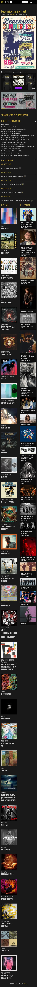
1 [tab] (3, 108)
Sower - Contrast (5, 124)
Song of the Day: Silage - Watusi (8, 127)
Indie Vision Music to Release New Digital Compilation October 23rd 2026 (17, 135)
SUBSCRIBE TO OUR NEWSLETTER (14, 115)
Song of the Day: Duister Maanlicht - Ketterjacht (12, 176)
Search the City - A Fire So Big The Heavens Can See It (13, 138)
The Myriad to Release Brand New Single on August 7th (13, 142)
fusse (25, 983)
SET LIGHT (24, 2)
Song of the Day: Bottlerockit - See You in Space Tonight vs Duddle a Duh (17, 146)
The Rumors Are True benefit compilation (10, 149)
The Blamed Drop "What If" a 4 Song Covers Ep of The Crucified (15, 140)
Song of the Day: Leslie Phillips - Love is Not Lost (12, 151)
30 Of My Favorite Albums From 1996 (9, 168)
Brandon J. (13, 14)
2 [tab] (4, 108)
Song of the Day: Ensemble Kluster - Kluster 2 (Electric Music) (15, 155)
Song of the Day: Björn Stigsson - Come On (11, 192)
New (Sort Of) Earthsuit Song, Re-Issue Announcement (13, 129)
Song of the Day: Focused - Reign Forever (10, 133)
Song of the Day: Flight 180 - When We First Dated (12, 144)
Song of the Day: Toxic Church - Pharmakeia (11, 131)
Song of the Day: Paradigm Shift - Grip (10, 153)
